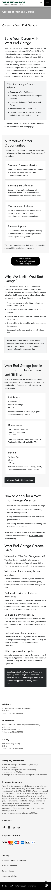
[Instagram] (9, 827)
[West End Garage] (13, 3)
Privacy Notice (8, 871)
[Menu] (47, 3)
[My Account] (41, 3)
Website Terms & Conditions (14, 860)
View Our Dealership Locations (20, 480)
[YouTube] (19, 827)
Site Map (5, 855)
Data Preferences (9, 866)
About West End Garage (20, 127)
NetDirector (7, 886)
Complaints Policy (9, 876)
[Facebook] (4, 827)
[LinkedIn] (14, 827)
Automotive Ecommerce (25, 886)
